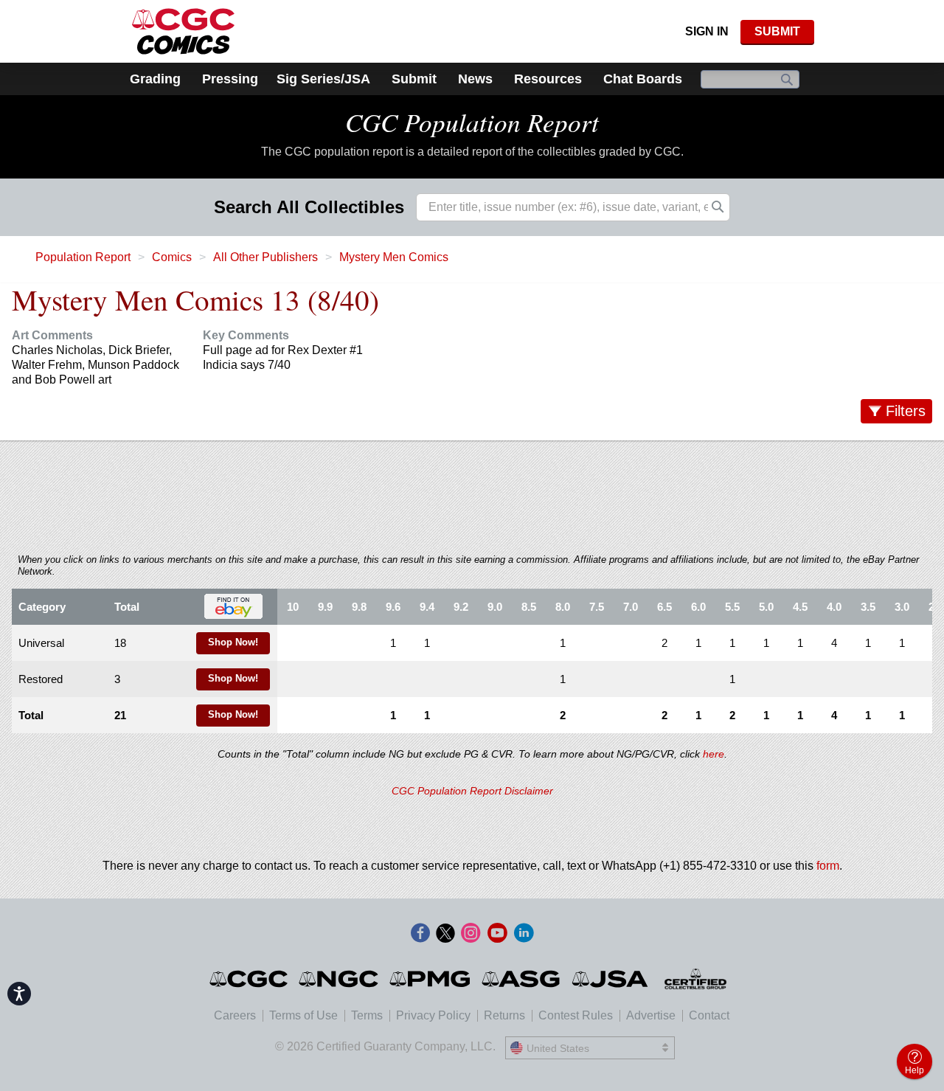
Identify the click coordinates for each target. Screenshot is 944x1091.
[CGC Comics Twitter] (445, 934)
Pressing (230, 79)
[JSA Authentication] (609, 979)
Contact (709, 1015)
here (713, 754)
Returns (504, 1015)
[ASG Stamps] (521, 979)
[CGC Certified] (183, 31)
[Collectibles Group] (695, 979)
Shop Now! (233, 642)
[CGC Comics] (249, 979)
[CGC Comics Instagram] (470, 934)
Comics (172, 257)
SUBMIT (777, 31)
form (827, 865)
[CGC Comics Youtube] (497, 934)
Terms (367, 1015)
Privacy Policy (433, 1015)
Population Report (83, 257)
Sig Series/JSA (323, 79)
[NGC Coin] (339, 979)
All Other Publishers (265, 257)
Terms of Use (303, 1015)
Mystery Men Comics (393, 257)
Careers (235, 1015)
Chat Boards (642, 79)
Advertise (651, 1015)
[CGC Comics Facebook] (420, 934)
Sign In (707, 31)
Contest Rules (575, 1015)
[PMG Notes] (431, 979)
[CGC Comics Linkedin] (524, 934)
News (475, 79)
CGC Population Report (472, 121)
